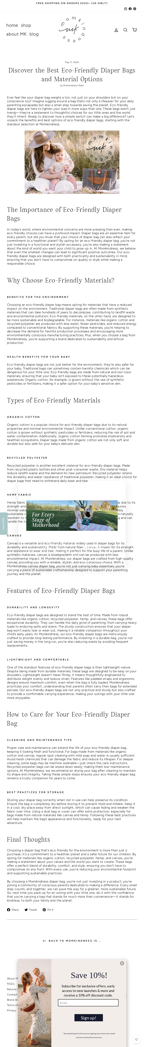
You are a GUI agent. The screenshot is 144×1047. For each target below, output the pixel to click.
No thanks (71, 556)
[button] (122, 963)
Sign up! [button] (88, 1017)
